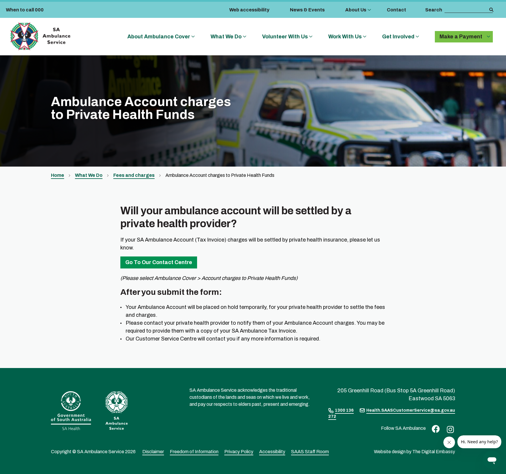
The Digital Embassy (433, 451)
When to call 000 (25, 9)
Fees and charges (134, 175)
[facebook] (434, 428)
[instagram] (449, 429)
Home (57, 175)
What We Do (88, 175)
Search (433, 9)
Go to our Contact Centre (158, 262)
